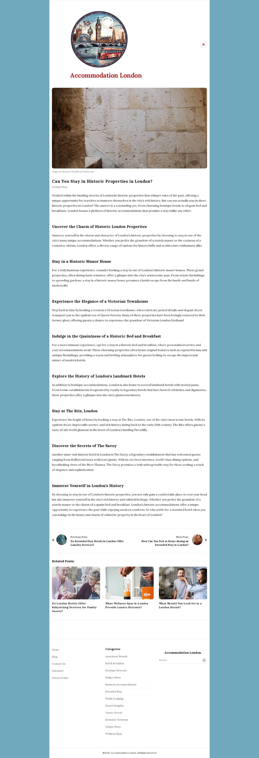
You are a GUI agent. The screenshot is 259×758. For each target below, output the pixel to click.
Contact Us (58, 663)
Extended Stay (113, 691)
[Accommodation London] (99, 39)
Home (55, 649)
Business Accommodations (120, 684)
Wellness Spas (113, 733)
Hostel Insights (114, 705)
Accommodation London (106, 75)
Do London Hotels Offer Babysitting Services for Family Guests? (74, 607)
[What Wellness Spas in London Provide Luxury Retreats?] (129, 583)
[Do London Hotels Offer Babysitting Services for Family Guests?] (76, 583)
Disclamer (58, 670)
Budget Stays (113, 677)
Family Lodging (114, 698)
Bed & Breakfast (114, 663)
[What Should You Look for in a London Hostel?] (183, 583)
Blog (54, 656)
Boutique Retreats (116, 670)
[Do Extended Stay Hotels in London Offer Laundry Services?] (61, 539)
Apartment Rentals (116, 656)
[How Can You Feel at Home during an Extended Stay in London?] (197, 539)
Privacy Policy (60, 677)
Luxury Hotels (113, 712)
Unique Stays (60, 187)
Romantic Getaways (116, 719)
